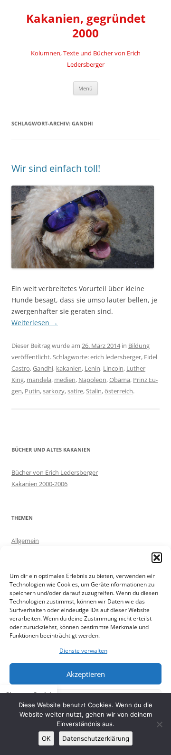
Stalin (94, 391)
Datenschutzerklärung (95, 738)
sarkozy (54, 391)
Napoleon (92, 379)
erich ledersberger (115, 357)
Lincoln (113, 368)
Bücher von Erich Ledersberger (54, 472)
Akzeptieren (85, 674)
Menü (85, 88)
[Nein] (159, 724)
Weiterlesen (34, 322)
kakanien (69, 368)
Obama (119, 379)
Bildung (139, 345)
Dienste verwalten (83, 651)
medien (65, 379)
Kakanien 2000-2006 (39, 484)
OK (46, 738)
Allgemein (25, 540)
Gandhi (43, 368)
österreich (118, 391)
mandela (39, 379)
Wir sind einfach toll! (55, 168)
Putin (32, 391)
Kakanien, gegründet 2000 (85, 26)
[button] (157, 557)
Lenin (92, 368)
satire (75, 391)
